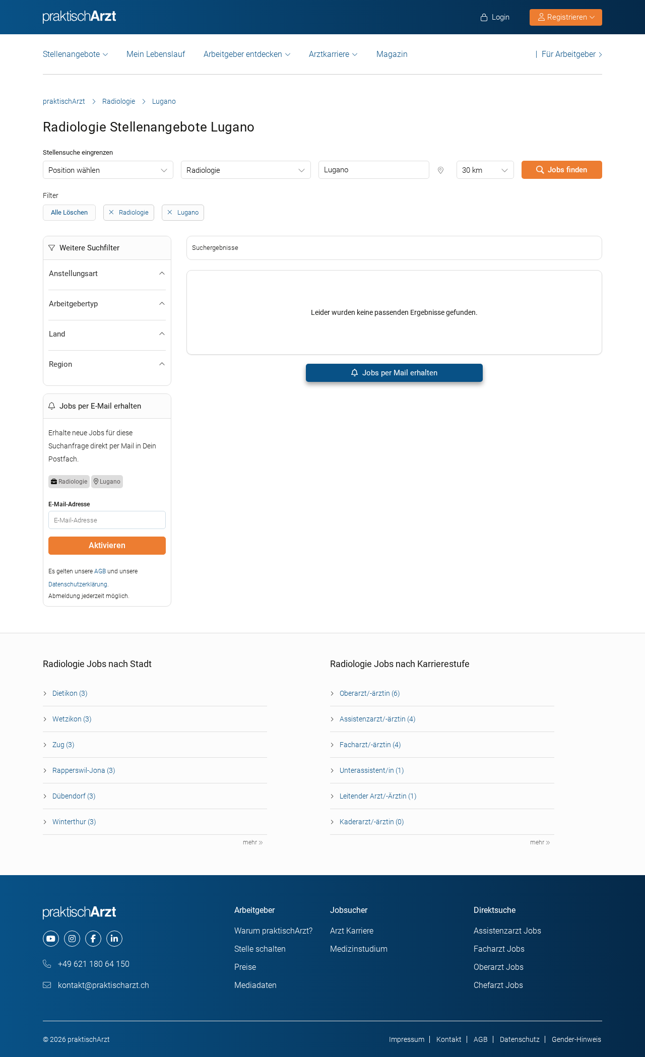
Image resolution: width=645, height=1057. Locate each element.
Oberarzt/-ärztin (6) (370, 693)
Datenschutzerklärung (77, 584)
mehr (251, 842)
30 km (472, 170)
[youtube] (51, 939)
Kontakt (449, 1039)
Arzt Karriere (351, 931)
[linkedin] (114, 939)
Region (60, 364)
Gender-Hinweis (576, 1039)
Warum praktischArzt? (273, 931)
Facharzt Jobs (499, 949)
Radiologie (118, 101)
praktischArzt (64, 101)
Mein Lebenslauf (155, 54)
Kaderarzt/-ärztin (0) (372, 822)
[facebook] (93, 939)
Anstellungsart (73, 273)
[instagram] (72, 939)
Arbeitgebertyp (73, 303)
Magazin (392, 54)
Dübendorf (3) (74, 796)
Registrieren (567, 17)
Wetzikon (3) (72, 719)
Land (57, 334)
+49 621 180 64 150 (93, 964)
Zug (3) (63, 745)
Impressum (406, 1039)
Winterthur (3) (74, 822)
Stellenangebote (71, 54)
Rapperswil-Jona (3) (83, 770)
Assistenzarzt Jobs (507, 931)
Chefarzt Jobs (498, 985)
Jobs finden (567, 169)
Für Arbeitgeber (569, 54)
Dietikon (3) (70, 693)
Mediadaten (255, 985)
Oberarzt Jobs (499, 967)
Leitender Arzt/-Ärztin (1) (378, 796)
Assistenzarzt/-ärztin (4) (378, 719)
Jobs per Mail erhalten (398, 372)
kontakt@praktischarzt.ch (102, 985)
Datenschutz (520, 1039)
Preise (245, 967)
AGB (100, 571)
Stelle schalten (260, 949)
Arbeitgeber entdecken (243, 54)
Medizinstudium (359, 949)
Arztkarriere (329, 54)
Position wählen (74, 170)
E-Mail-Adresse (69, 504)
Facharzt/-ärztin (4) (370, 745)
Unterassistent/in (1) (372, 770)
